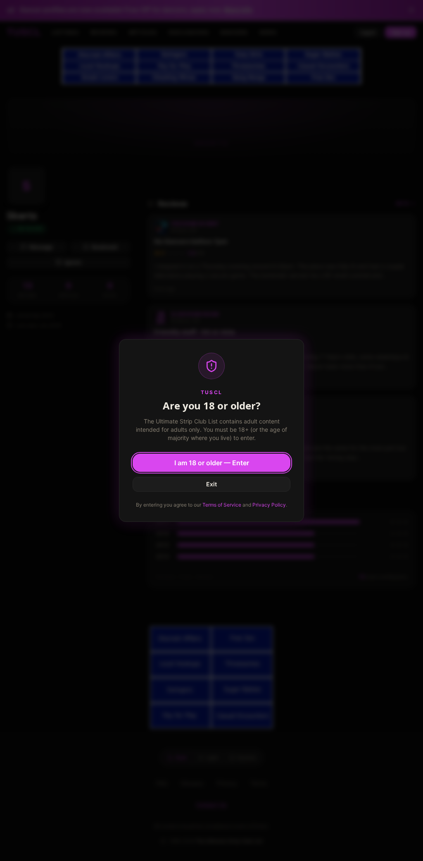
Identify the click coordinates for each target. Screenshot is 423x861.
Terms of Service (221, 505)
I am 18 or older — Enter (211, 463)
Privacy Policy (269, 505)
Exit (211, 484)
